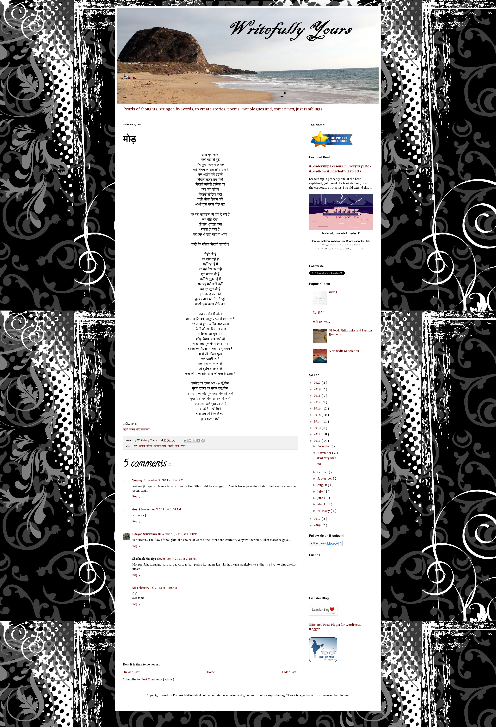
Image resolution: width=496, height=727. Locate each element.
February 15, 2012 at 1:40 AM (157, 588)
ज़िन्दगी (157, 446)
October (323, 472)
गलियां (149, 446)
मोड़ (319, 464)
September (325, 478)
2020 (317, 382)
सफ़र (183, 446)
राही (177, 446)
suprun (315, 695)
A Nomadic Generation (344, 351)
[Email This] (186, 440)
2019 (317, 389)
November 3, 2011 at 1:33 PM (177, 534)
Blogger (343, 695)
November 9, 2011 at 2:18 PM (177, 558)
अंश (136, 446)
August (322, 485)
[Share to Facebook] (198, 440)
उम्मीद (142, 446)
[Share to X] (194, 440)
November (324, 453)
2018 (317, 395)
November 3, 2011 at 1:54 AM (161, 509)
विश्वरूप (145, 429)
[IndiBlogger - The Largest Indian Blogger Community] (323, 661)
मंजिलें (171, 446)
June (320, 498)
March (321, 504)
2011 (317, 440)
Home (211, 672)
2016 (317, 408)
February (324, 511)
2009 (317, 525)
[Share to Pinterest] (203, 440)
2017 (317, 402)
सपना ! (333, 292)
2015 (317, 415)
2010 (317, 519)
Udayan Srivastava (144, 534)
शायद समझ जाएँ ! (326, 458)
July (320, 491)
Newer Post (132, 672)
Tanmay (137, 480)
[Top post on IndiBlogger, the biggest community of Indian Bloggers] (332, 147)
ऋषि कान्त (129, 429)
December (324, 446)
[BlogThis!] (190, 440)
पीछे (164, 446)
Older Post (289, 672)
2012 (317, 434)
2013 (317, 428)
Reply (136, 496)
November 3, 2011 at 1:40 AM (163, 480)
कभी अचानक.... (321, 322)
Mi (134, 588)
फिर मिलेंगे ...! (320, 313)
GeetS (136, 509)
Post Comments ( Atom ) (157, 679)
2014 (317, 421)
